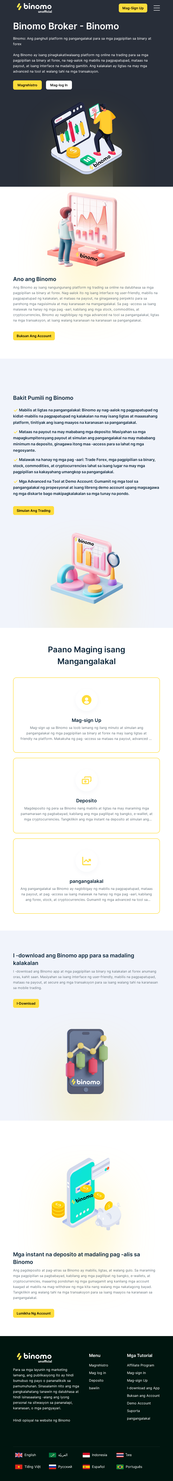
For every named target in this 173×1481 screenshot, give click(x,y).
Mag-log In (59, 85)
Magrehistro (27, 85)
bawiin (94, 1388)
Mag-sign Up (133, 8)
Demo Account (139, 1403)
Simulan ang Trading (33, 510)
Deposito (96, 1380)
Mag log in (97, 1373)
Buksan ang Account (34, 336)
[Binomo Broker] (34, 8)
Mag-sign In (136, 1373)
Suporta (133, 1411)
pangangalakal (138, 1418)
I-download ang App (143, 1388)
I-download (26, 1003)
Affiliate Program (140, 1365)
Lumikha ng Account (34, 1313)
